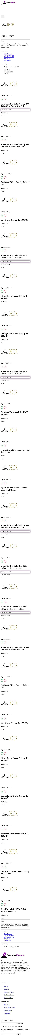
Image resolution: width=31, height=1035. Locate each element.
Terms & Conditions (9, 1007)
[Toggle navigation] (1, 4)
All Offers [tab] (7, 70)
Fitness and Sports (9, 10)
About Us (6, 1004)
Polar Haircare (8, 54)
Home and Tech (8, 13)
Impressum (7, 1013)
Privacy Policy (8, 1010)
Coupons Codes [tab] (9, 71)
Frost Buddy (7, 60)
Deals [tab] (6, 73)
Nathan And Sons (9, 55)
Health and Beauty (9, 11)
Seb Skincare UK (9, 57)
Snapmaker (7, 58)
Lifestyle (6, 8)
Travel (6, 6)
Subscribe (20, 1023)
